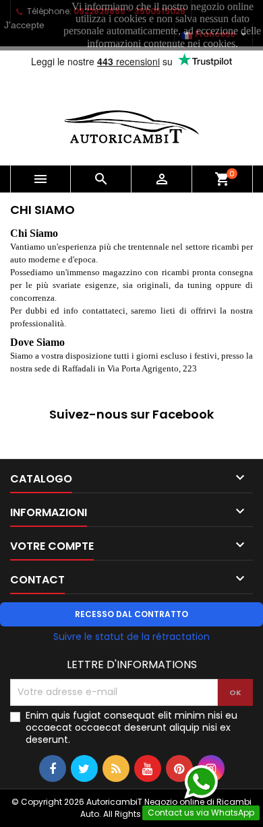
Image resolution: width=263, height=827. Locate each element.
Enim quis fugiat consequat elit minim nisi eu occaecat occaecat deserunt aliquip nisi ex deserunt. (131, 727)
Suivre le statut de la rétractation (131, 636)
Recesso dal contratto (131, 614)
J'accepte (24, 25)
